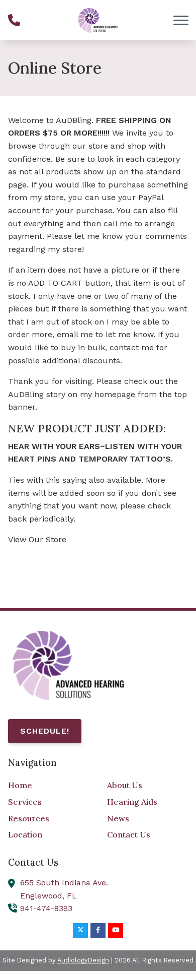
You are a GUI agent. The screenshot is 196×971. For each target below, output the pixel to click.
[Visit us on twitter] (80, 930)
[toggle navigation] (181, 20)
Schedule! (44, 731)
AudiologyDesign (83, 960)
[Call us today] (14, 20)
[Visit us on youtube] (115, 930)
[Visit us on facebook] (98, 930)
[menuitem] (48, 785)
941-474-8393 (46, 908)
